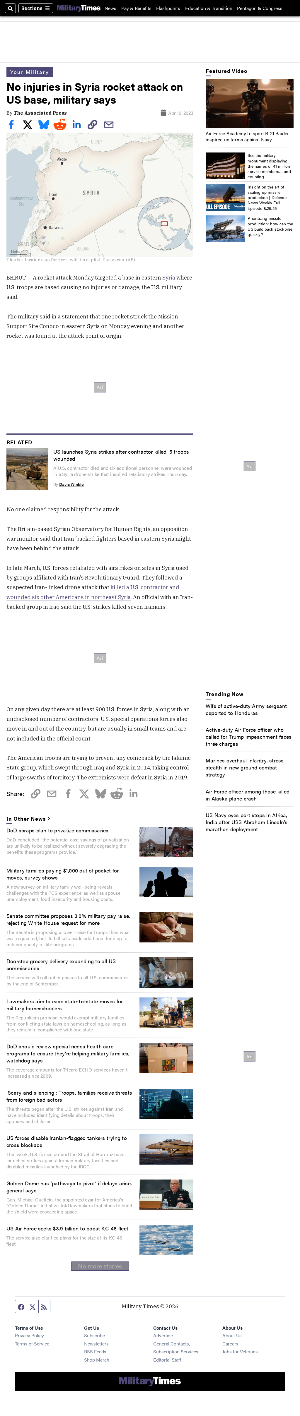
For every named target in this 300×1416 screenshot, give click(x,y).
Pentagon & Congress (259, 8)
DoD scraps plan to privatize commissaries (57, 830)
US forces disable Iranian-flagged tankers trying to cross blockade (66, 1141)
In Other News (25, 818)
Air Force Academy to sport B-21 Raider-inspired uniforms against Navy (248, 136)
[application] (250, 103)
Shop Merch (96, 1359)
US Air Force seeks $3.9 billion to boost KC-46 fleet (67, 1228)
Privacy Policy (29, 1335)
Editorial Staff (167, 1359)
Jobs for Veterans (240, 1351)
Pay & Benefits (136, 8)
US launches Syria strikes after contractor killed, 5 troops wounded (121, 455)
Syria (168, 277)
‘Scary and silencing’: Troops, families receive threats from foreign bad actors (69, 1095)
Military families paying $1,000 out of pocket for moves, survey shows (62, 873)
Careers (230, 1343)
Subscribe (94, 1335)
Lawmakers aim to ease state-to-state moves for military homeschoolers (64, 1004)
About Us (232, 1335)
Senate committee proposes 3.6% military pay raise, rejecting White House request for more (68, 919)
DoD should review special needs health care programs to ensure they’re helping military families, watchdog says (67, 1053)
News (110, 8)
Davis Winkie (71, 484)
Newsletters (96, 1343)
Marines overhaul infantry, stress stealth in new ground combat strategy (245, 767)
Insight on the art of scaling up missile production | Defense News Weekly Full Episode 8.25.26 (267, 197)
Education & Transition (208, 8)
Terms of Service (32, 1343)
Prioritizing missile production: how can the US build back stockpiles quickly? (270, 226)
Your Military (29, 72)
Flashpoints (168, 8)
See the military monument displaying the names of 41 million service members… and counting (269, 165)
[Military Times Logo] (78, 8)
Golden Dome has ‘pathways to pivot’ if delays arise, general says (69, 1186)
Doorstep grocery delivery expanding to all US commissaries (61, 964)
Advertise (163, 1335)
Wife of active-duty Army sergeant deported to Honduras (246, 709)
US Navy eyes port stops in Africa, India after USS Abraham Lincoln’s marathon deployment (247, 822)
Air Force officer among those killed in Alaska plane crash (247, 794)
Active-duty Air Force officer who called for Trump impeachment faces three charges (249, 736)
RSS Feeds (95, 1351)
